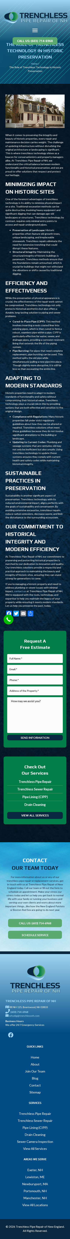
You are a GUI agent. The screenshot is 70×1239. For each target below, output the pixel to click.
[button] (35, 30)
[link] (35, 16)
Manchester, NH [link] (35, 1198)
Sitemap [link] (35, 1092)
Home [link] (34, 63)
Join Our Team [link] (35, 1071)
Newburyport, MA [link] (35, 1184)
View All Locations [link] (35, 1205)
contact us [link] (20, 591)
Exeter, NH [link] (35, 1170)
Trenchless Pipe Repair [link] (35, 782)
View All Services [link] (35, 1149)
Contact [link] (35, 1085)
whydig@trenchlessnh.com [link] (24, 1015)
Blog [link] (35, 1078)
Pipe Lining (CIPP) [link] (35, 797)
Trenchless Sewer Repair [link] (35, 789)
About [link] (35, 1064)
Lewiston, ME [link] (35, 1177)
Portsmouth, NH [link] (35, 1191)
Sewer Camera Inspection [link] (35, 1142)
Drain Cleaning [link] (35, 805)
